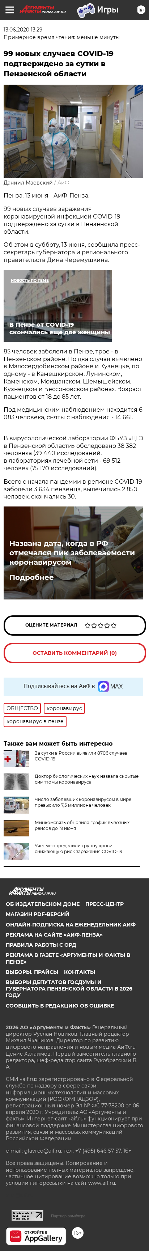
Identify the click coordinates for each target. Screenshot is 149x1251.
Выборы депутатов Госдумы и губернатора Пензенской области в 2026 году (69, 988)
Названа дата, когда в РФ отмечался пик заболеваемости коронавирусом (72, 553)
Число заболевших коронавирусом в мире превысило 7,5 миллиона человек (83, 802)
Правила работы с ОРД (41, 945)
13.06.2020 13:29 (23, 29)
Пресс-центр (104, 904)
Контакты (79, 972)
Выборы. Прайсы (32, 972)
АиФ (63, 182)
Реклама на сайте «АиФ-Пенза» (54, 935)
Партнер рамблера (68, 1216)
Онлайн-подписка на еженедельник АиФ (71, 924)
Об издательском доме (43, 904)
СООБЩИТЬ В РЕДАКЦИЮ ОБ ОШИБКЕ (60, 1005)
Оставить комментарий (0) (75, 653)
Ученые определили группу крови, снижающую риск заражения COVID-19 (78, 848)
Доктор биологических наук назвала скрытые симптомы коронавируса (87, 779)
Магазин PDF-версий (37, 914)
